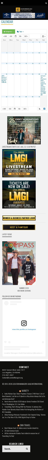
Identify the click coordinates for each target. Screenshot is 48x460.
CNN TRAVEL (25, 425)
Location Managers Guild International (18, 353)
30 (32, 97)
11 (45, 53)
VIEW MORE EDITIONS (24, 290)
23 (32, 74)
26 (6, 97)
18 (45, 63)
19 (6, 74)
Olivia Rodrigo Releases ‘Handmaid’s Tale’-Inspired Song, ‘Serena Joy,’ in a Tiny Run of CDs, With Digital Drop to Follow (23, 416)
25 (45, 74)
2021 (25, 36)
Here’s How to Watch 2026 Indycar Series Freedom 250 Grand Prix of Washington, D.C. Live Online (23, 402)
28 (19, 97)
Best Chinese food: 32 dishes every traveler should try (21, 428)
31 (39, 97)
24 (39, 74)
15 (26, 63)
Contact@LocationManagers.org (12, 377)
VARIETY (25, 390)
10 (39, 53)
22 (26, 74)
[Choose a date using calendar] (15, 36)
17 (39, 63)
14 (19, 63)
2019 (5, 36)
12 (6, 63)
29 (26, 97)
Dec (11, 36)
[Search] (46, 3)
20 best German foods (12, 430)
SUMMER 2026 (24, 288)
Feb (20, 36)
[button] (39, 108)
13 (13, 63)
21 (19, 74)
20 (13, 74)
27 (13, 97)
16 (32, 63)
